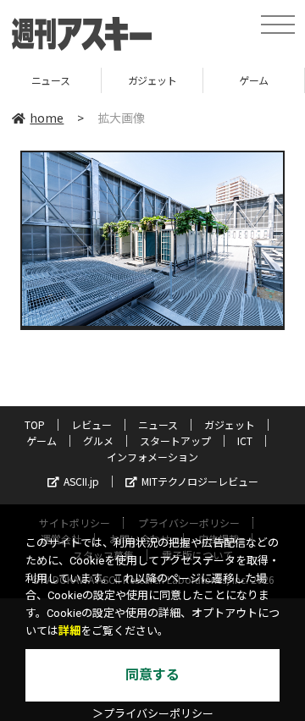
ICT (244, 440)
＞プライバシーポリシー (153, 713)
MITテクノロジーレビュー (199, 481)
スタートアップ (175, 440)
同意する (152, 675)
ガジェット (106, 80)
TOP (35, 424)
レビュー (91, 424)
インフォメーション (152, 456)
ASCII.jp (81, 481)
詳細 (69, 631)
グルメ (98, 440)
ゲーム (209, 80)
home (47, 117)
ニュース (158, 424)
